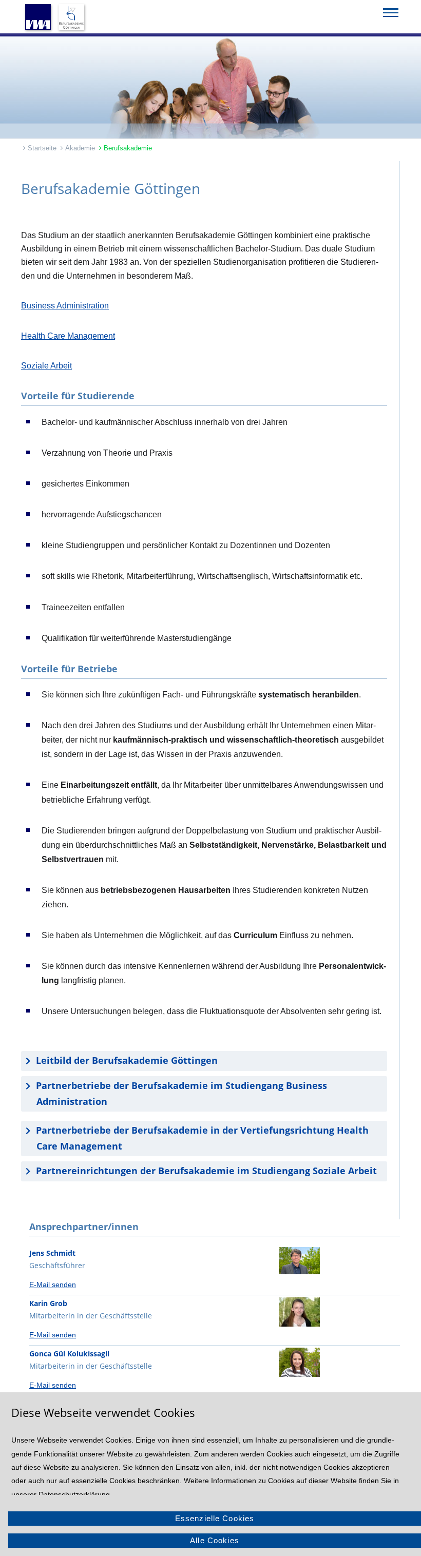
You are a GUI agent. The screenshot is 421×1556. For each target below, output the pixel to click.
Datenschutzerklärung (74, 1494)
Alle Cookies (214, 1540)
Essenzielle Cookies (215, 1518)
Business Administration (65, 305)
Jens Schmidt (52, 1253)
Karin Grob (48, 1303)
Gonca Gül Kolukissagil (69, 1353)
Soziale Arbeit (46, 365)
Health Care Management (68, 335)
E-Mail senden (52, 1284)
